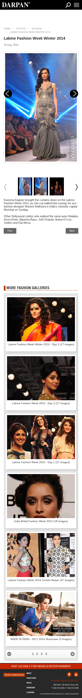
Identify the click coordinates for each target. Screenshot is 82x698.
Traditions (31, 678)
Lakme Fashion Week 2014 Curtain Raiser (41, 580)
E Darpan (30, 692)
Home (7, 28)
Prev (10, 230)
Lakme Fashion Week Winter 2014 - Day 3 (41, 344)
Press (29, 683)
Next (72, 230)
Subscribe (31, 688)
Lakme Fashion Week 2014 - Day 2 (41, 403)
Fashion (37, 28)
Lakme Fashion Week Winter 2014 (30, 32)
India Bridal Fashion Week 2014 (41, 521)
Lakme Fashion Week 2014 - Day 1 (41, 462)
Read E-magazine (14, 675)
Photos (21, 28)
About (29, 673)
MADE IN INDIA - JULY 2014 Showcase (41, 639)
